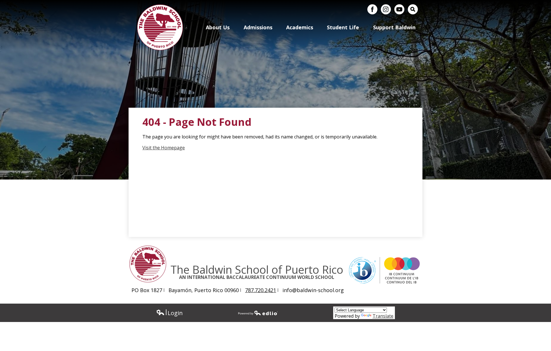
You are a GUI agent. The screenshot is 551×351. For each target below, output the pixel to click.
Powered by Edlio (258, 313)
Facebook (372, 9)
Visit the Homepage (163, 147)
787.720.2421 (260, 290)
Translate (382, 316)
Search (413, 9)
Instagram (386, 9)
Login (169, 313)
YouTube (399, 9)
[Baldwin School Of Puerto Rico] (160, 27)
